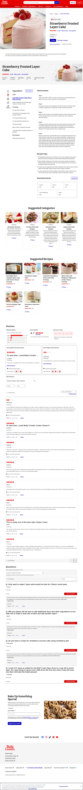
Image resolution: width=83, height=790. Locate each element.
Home (51, 13)
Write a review (65, 30)
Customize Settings (63, 786)
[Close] (80, 786)
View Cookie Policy (32, 788)
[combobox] (40, 2)
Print (8, 99)
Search (57, 2)
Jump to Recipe (63, 40)
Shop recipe (29, 90)
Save (54, 40)
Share (8, 103)
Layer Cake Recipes (65, 13)
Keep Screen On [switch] (8, 107)
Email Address (12, 710)
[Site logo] (11, 748)
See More (74, 178)
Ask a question (72, 30)
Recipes (56, 13)
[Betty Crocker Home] (5, 3)
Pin (8, 95)
